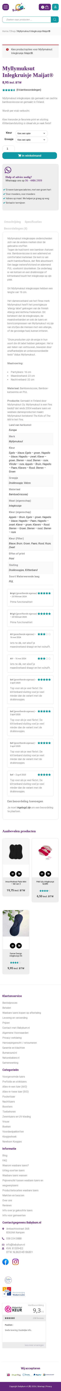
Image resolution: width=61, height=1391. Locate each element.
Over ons (7, 1200)
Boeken (6, 1126)
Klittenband (31, 570)
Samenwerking (10, 1062)
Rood (41, 543)
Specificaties (33, 221)
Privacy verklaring (12, 1037)
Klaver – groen (24, 524)
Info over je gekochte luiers (17, 1210)
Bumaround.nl (9, 1052)
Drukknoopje (16, 482)
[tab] (12, 221)
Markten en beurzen (13, 1195)
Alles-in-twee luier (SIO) (15, 1091)
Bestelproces (9, 1002)
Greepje (8, 139)
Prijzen (6, 1022)
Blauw (12, 543)
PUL (11, 581)
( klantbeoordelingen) (28, 89)
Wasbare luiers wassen (14, 1175)
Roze (48, 543)
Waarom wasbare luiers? (15, 1165)
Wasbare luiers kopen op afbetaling (21, 1012)
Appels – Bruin (33, 464)
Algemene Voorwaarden (15, 1032)
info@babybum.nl (15, 1244)
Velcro (27, 482)
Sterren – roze (40, 460)
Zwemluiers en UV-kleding (16, 1116)
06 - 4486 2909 (33, 180)
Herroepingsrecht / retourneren (19, 1042)
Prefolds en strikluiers (14, 1081)
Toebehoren (9, 1111)
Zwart (12, 547)
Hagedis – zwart (27, 456)
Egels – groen (32, 452)
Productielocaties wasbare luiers (20, 1190)
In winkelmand (31, 155)
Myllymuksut (16, 441)
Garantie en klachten (13, 1047)
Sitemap (40, 1386)
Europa (13, 430)
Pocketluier (8, 1096)
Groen (26, 543)
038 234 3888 (14, 1238)
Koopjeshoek (9, 1136)
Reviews (7, 1205)
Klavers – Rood (26, 467)
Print (11, 558)
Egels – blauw (16, 452)
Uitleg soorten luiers (13, 1170)
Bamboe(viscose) (18, 494)
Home (5, 31)
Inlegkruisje (15, 505)
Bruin (19, 543)
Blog (4, 1155)
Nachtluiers (8, 1101)
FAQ (4, 1160)
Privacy (49, 1386)
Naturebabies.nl (10, 1057)
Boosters (7, 1106)
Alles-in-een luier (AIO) (14, 1086)
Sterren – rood (24, 460)
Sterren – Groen (17, 528)
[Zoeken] (55, 19)
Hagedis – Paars (27, 520)
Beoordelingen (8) (15, 228)
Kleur (9, 132)
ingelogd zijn (24, 807)
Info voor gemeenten (14, 1215)
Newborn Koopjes (12, 1141)
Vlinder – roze (16, 464)
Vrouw (5, 1121)
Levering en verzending (15, 1017)
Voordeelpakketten (13, 1131)
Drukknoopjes (16, 570)
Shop (12, 31)
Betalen (6, 1007)
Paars (34, 543)
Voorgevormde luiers (13, 1076)
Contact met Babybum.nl (16, 1027)
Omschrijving (12, 221)
